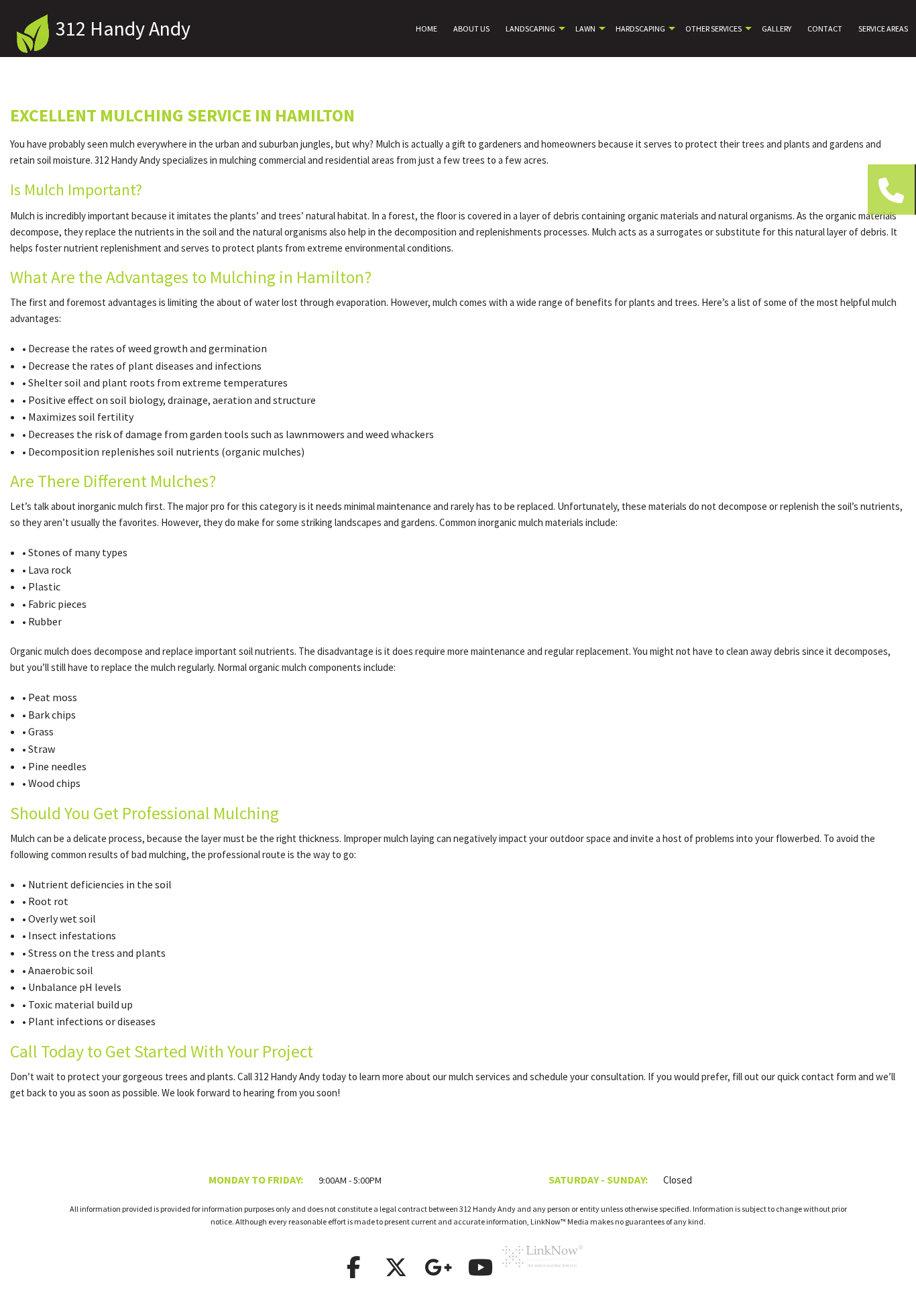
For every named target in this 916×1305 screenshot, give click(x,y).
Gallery (776, 28)
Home (426, 28)
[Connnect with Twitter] (396, 1271)
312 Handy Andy (123, 28)
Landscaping (530, 28)
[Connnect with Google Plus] (438, 1271)
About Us (471, 28)
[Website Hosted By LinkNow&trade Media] (542, 1271)
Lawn (585, 28)
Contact (824, 28)
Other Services (713, 28)
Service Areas (883, 28)
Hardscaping (640, 28)
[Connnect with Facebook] (353, 1271)
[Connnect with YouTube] (480, 1271)
